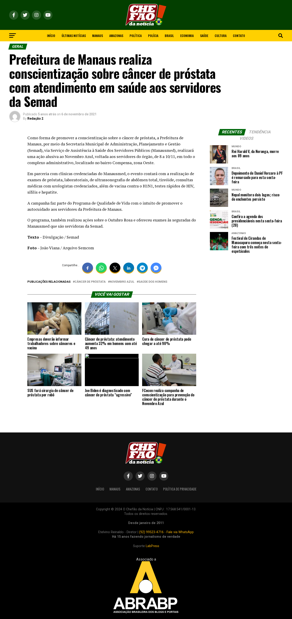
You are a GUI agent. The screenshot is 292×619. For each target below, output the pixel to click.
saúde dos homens (152, 281)
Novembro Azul (122, 281)
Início (51, 35)
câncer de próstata (90, 281)
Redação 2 (35, 118)
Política (136, 35)
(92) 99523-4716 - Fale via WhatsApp (166, 532)
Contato (239, 35)
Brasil (169, 35)
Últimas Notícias (74, 35)
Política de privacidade (179, 489)
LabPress (152, 546)
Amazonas (116, 35)
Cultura (221, 35)
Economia (187, 35)
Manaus (97, 35)
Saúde (204, 35)
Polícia (153, 35)
